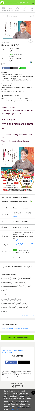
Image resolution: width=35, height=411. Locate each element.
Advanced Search (27, 315)
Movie (21, 286)
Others (4, 290)
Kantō (19, 299)
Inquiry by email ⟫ (18, 240)
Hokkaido (5, 299)
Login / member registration (18, 337)
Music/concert (6, 278)
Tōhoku (13, 299)
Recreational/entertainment (10, 286)
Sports (14, 278)
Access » (15, 216)
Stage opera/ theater (24, 278)
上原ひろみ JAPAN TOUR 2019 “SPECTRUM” (15, 328)
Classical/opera (7, 282)
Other (4, 311)
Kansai (24, 303)
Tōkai (18, 303)
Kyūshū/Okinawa (22, 307)
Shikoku (12, 307)
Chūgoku (5, 307)
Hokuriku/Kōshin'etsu (8, 303)
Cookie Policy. (14, 409)
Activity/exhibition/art (19, 282)
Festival (28, 286)
